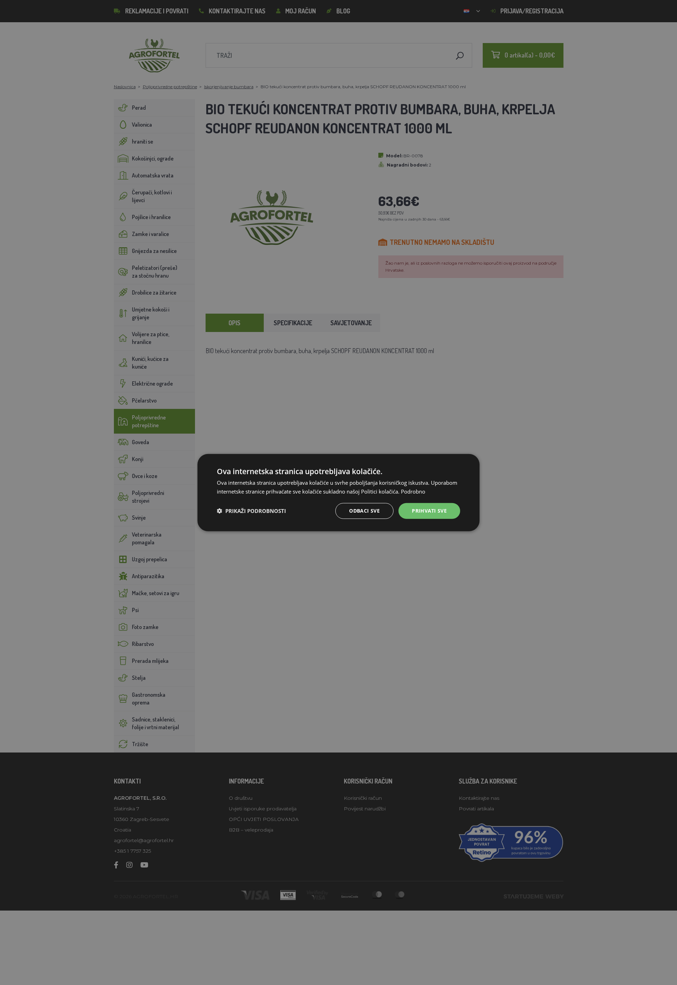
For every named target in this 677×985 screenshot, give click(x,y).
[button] (251, 511)
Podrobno (413, 491)
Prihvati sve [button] (429, 510)
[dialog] (338, 492)
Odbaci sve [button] (364, 510)
